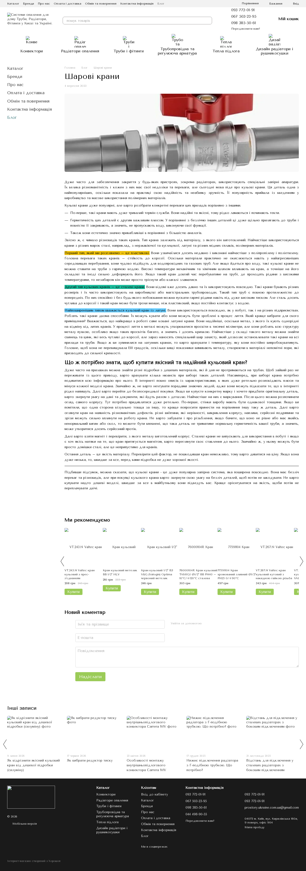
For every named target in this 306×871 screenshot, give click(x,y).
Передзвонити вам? (245, 28)
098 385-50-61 (243, 23)
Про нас (44, 3)
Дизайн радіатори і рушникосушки (274, 51)
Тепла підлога (226, 51)
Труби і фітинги (129, 51)
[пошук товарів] (208, 20)
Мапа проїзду (254, 827)
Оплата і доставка (67, 3)
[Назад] (62, 561)
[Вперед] (301, 561)
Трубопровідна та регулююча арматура (177, 51)
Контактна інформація (136, 3)
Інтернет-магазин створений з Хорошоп (33, 861)
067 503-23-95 (243, 16)
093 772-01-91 (243, 10)
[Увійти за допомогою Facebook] (207, 623)
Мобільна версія (24, 823)
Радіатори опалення (80, 51)
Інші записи (22, 708)
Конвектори (31, 51)
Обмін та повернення (100, 3)
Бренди (28, 3)
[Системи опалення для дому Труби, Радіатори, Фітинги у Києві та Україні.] (31, 797)
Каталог (13, 3)
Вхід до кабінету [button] (154, 794)
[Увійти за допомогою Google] (215, 623)
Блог (160, 3)
